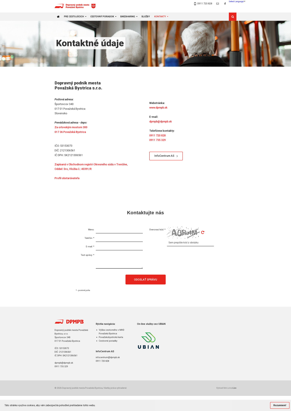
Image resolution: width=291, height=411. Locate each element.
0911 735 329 (157, 140)
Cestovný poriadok (102, 16)
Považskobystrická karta (111, 337)
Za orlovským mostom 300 (71, 127)
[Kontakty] (217, 4)
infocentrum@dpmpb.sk (108, 357)
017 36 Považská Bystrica (70, 132)
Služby (145, 16)
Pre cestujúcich (74, 16)
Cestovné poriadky (108, 340)
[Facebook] (225, 4)
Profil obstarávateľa (67, 178)
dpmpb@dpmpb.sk (160, 121)
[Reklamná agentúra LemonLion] (231, 388)
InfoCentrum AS (164, 155)
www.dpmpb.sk (158, 107)
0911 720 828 (204, 3)
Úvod (59, 16)
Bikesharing (127, 16)
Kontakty (160, 16)
